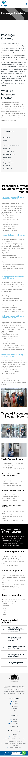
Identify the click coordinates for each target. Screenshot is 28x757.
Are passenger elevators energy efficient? (16, 655)
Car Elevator (6, 137)
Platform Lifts (7, 157)
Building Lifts (6, 165)
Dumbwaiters (7, 160)
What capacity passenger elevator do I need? (16, 647)
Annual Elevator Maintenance (11, 146)
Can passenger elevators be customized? (16, 663)
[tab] (14, 629)
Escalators (6, 140)
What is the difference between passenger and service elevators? (16, 629)
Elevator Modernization (9, 154)
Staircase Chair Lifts (8, 151)
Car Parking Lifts (7, 168)
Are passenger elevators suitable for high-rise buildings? (16, 638)
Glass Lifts (6, 143)
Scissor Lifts (6, 148)
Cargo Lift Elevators (8, 163)
